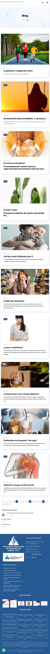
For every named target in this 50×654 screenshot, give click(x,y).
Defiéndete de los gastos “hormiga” (20, 440)
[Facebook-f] (30, 557)
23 (6, 504)
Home (23, 20)
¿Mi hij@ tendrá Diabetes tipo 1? (18, 256)
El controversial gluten (14, 163)
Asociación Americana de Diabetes (9, 624)
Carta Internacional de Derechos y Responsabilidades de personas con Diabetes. (25, 632)
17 (40, 501)
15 (33, 501)
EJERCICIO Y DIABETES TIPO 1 (18, 71)
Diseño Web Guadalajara (27, 651)
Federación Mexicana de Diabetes (9, 621)
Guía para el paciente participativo (9, 628)
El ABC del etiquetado (14, 301)
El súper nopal (10, 210)
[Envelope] (35, 557)
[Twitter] (27, 557)
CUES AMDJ (40, 636)
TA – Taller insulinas (5, 524)
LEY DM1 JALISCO (9, 632)
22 (3, 504)
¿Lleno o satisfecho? (13, 347)
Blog (5, 37)
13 (26, 501)
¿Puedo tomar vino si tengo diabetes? (21, 394)
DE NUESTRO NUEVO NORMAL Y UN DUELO (25, 118)
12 (23, 501)
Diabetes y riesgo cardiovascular (19, 485)
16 (36, 501)
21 (46, 501)
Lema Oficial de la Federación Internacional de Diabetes (20, 513)
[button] (4, 650)
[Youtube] (32, 557)
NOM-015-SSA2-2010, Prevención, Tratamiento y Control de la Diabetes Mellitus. (9, 616)
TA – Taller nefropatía (6, 519)
